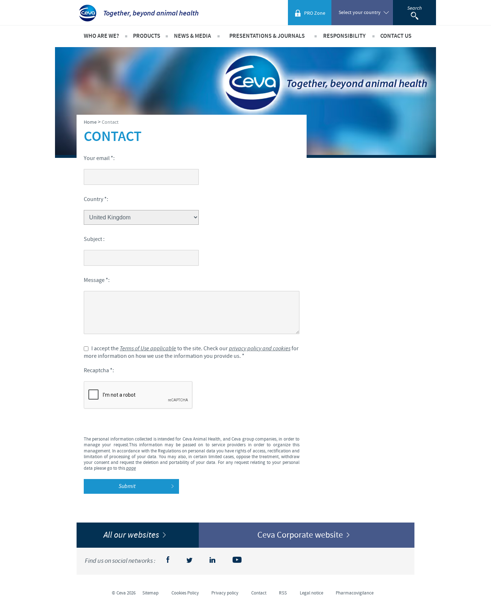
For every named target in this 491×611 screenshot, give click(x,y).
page (131, 468)
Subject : (94, 239)
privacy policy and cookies (259, 348)
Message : (97, 280)
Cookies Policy (185, 593)
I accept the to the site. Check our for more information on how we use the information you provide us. (191, 352)
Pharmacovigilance (354, 593)
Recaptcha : (99, 370)
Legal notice (311, 593)
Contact (258, 593)
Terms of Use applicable (148, 348)
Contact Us (396, 36)
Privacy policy (224, 593)
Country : (96, 199)
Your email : (99, 158)
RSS (283, 593)
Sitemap (150, 593)
